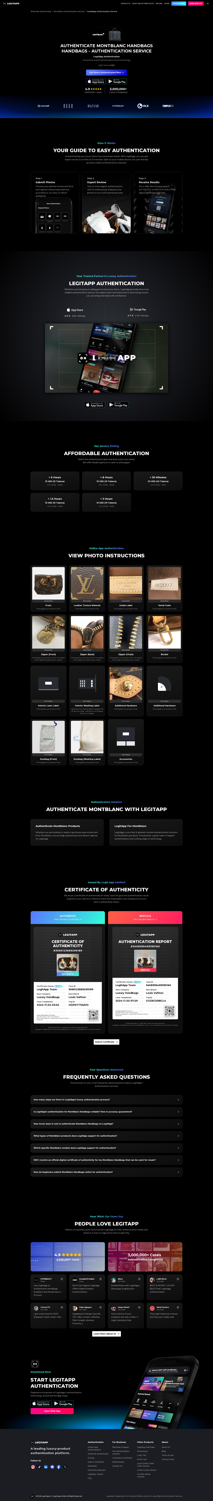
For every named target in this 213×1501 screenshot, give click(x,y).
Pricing (159, 3)
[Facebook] (58, 1466)
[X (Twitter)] (65, 1466)
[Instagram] (33, 1466)
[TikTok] (39, 1466)
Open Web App (196, 3)
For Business (179, 3)
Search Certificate (104, 1042)
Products (125, 3)
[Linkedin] (45, 1466)
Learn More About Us (105, 1334)
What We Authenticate (143, 3)
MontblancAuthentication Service (69, 11)
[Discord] (52, 1466)
